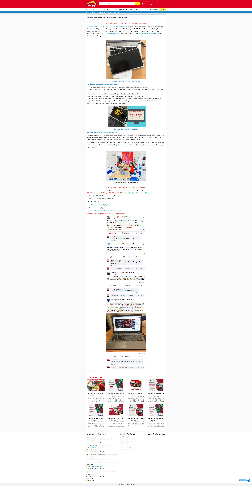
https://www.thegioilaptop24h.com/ (102, 205)
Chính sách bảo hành (124, 443)
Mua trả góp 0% (155, 9)
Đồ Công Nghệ (123, 10)
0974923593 (93, 474)
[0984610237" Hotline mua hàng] (143, 4)
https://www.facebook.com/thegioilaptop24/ (107, 211)
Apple (115, 10)
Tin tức (160, 1)
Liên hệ (164, 1)
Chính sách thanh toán (124, 445)
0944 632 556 (99, 466)
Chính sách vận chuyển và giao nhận (127, 449)
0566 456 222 (93, 458)
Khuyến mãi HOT (91, 9)
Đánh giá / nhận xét (91, 371)
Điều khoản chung (123, 439)
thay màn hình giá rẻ (145, 33)
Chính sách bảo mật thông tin (126, 447)
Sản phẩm (109, 10)
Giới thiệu (156, 1)
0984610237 (93, 440)
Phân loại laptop (133, 10)
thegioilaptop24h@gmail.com (93, 449)
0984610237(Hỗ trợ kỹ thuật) (148, 1)
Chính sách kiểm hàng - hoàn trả (126, 441)
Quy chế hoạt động (124, 436)
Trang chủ (88, 12)
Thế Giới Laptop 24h (99, 208)
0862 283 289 (93, 447)
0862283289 (93, 436)
